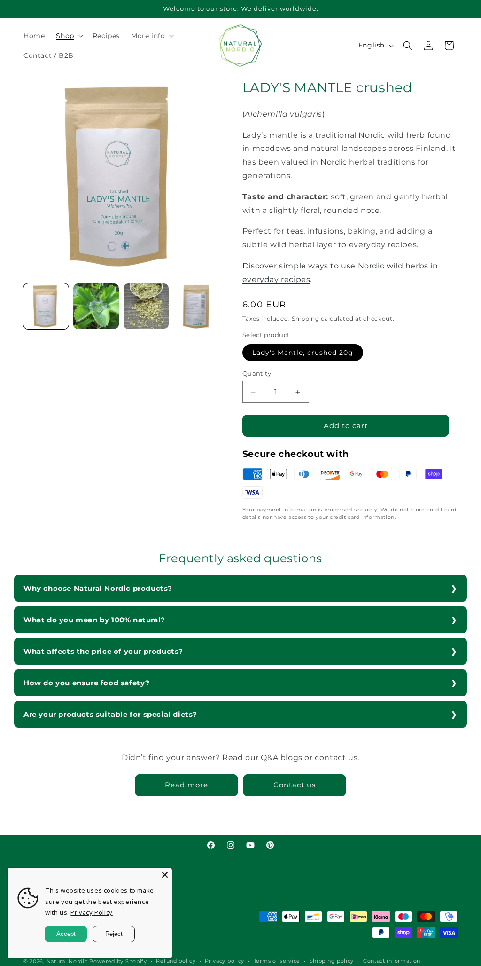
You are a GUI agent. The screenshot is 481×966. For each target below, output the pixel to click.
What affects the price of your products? (103, 651)
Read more (186, 784)
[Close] (165, 875)
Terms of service (277, 961)
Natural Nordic (67, 961)
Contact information (391, 961)
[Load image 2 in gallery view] (95, 306)
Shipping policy (332, 961)
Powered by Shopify (118, 961)
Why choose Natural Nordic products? (97, 588)
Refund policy (175, 961)
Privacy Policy (91, 912)
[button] (68, 36)
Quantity (256, 373)
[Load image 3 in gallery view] (146, 306)
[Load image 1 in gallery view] (46, 306)
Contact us (294, 784)
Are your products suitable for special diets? (110, 714)
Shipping (305, 318)
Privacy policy (224, 961)
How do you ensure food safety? (86, 682)
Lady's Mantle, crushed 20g (302, 352)
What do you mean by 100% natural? (94, 619)
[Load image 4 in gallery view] (195, 306)
